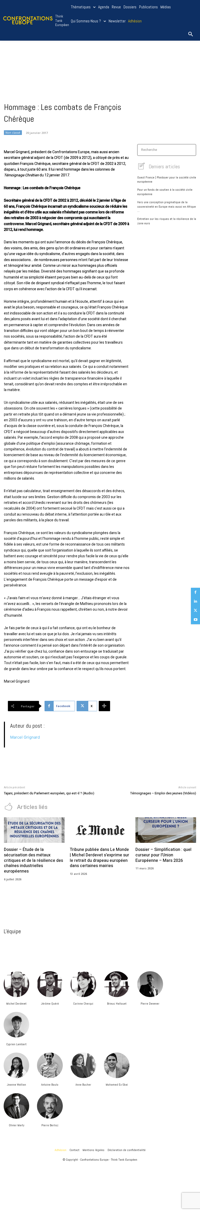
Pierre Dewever (150, 1003)
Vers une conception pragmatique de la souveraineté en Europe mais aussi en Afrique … (166, 206)
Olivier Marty (16, 1125)
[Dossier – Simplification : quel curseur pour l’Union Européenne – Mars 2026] (165, 830)
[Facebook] (195, 592)
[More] (104, 706)
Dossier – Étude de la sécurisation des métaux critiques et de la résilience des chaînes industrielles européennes (33, 860)
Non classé (12, 132)
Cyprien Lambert (16, 1044)
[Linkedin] (195, 601)
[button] (190, 34)
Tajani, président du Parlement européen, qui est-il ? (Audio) (49, 793)
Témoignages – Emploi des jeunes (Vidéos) (163, 793)
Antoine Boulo (49, 1084)
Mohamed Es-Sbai (117, 1084)
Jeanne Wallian (16, 1084)
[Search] (190, 150)
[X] (195, 610)
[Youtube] (195, 619)
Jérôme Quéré (50, 1003)
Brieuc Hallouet (117, 1003)
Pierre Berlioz (49, 1125)
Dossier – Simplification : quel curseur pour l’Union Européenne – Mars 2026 (163, 855)
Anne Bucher (83, 1084)
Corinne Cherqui (83, 1003)
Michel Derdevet (16, 1003)
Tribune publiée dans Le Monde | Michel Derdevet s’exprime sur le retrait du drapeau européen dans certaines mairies (99, 857)
